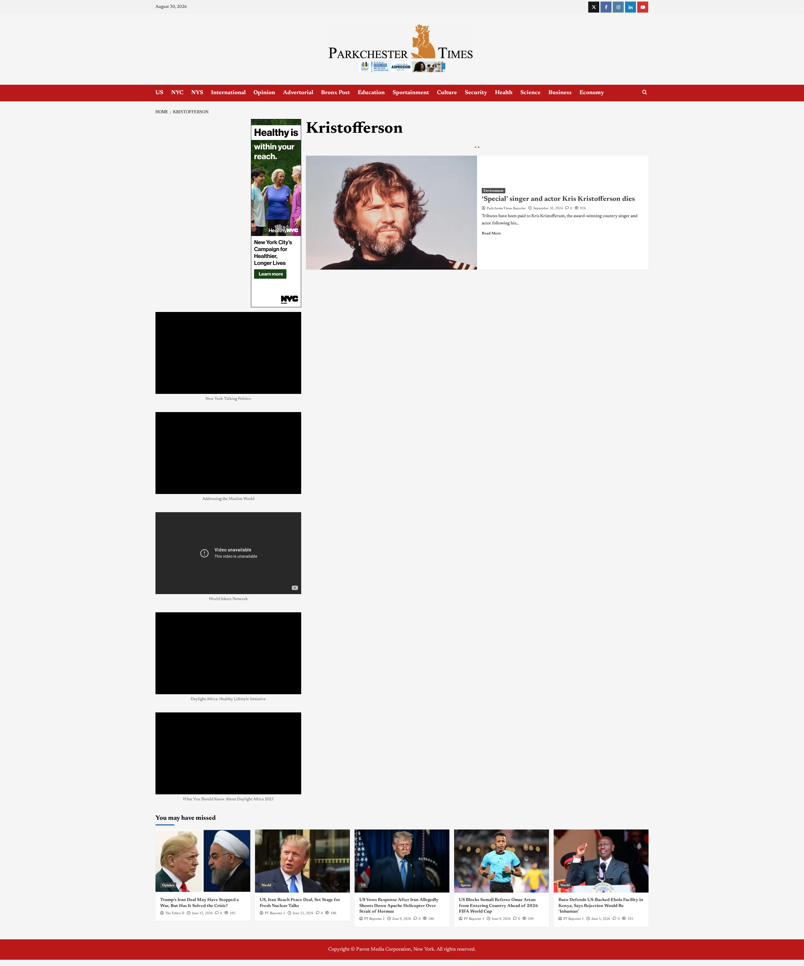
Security (476, 93)
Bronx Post (335, 93)
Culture (447, 93)
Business (560, 93)
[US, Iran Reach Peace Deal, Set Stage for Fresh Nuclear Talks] (302, 861)
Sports (465, 885)
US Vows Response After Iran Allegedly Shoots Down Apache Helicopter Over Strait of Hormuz (398, 906)
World (266, 885)
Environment (493, 190)
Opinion (264, 93)
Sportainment (411, 93)
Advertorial (298, 93)
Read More (491, 233)
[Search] (645, 92)
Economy (591, 93)
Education (371, 93)
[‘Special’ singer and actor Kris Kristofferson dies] (391, 213)
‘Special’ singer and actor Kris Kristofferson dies (558, 199)
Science (530, 93)
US (159, 93)
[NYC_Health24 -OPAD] (276, 212)
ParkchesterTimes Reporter (506, 208)
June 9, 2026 (401, 918)
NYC (177, 93)
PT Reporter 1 (275, 913)
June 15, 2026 (202, 913)
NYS (197, 93)
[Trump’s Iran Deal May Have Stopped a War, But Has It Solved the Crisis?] (202, 861)
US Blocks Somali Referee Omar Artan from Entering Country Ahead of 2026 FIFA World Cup (498, 906)
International (228, 93)
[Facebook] (605, 7)
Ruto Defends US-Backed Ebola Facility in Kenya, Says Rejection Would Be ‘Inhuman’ (600, 906)
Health (504, 93)
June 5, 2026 (600, 918)
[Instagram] (618, 7)
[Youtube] (642, 7)
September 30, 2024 (548, 208)
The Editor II (174, 913)
